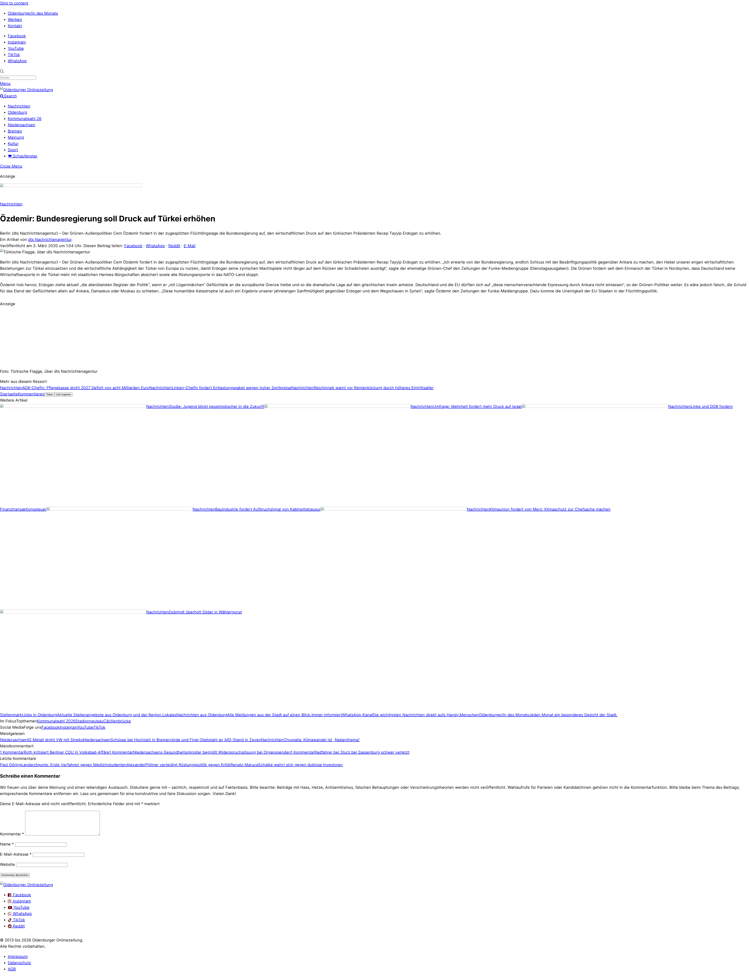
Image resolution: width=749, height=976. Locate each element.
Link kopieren (63, 394)
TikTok (14, 54)
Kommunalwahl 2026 (56, 721)
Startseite (9, 394)
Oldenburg (17, 112)
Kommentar (12, 834)
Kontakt (15, 25)
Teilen (49, 394)
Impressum (18, 956)
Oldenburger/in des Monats (33, 13)
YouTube (16, 48)
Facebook (17, 36)
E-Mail (189, 245)
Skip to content (14, 3)
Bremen (15, 131)
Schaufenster (24, 156)
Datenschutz (19, 962)
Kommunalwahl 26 (24, 118)
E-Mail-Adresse (16, 854)
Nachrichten (19, 106)
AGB (12, 969)
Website (7, 864)
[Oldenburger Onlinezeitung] (26, 884)
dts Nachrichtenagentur (49, 239)
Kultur (13, 143)
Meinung (16, 137)
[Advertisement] (374, 337)
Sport (13, 149)
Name (7, 844)
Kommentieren (31, 394)
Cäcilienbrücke (117, 721)
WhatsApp (17, 61)
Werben (15, 19)
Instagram (17, 42)
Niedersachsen (21, 124)
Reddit (174, 245)
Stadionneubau (89, 721)
